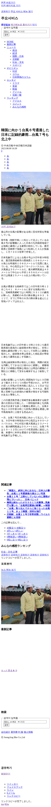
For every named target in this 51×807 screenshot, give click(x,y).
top (2, 804)
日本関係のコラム (21, 77)
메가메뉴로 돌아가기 (21, 24)
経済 (14, 53)
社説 (14, 71)
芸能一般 (17, 95)
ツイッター (12, 784)
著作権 (14, 732)
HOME (10, 41)
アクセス (17, 101)
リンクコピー (13, 796)
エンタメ (11, 80)
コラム (15, 74)
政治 (14, 50)
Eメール (11, 793)
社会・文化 (18, 62)
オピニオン (12, 68)
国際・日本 (18, 56)
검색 (6, 35)
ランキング (12, 98)
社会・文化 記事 (9, 552)
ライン (10, 790)
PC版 (20, 732)
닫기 (34, 24)
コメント (17, 104)
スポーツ (17, 65)
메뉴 (7, 804)
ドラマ (15, 83)
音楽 (14, 86)
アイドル (17, 92)
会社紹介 (5, 732)
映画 (14, 89)
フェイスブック (15, 787)
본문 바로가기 (8, 2)
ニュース (11, 47)
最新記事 (11, 44)
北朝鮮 (15, 59)
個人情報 (28, 732)
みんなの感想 (19, 107)
